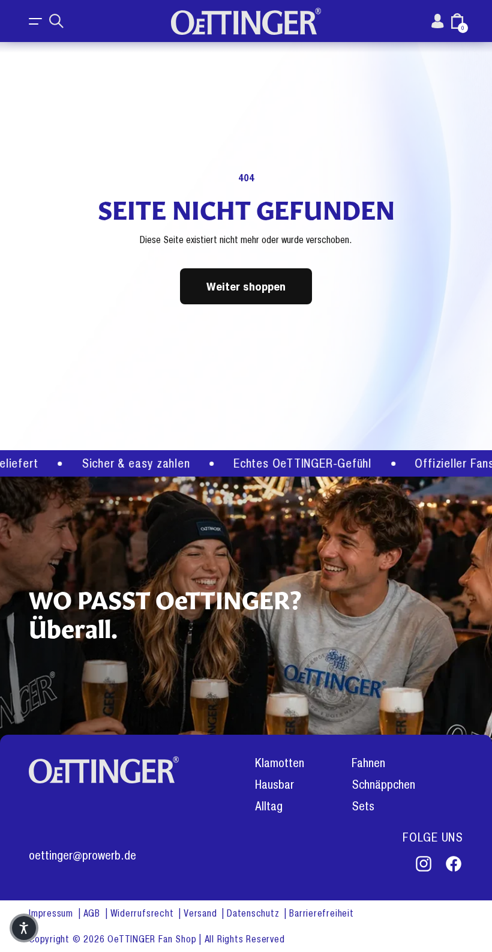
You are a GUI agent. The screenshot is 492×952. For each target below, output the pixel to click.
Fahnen (368, 763)
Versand (202, 913)
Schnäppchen (383, 785)
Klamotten (279, 763)
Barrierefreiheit (321, 913)
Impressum (52, 913)
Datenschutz (254, 913)
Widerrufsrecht (143, 913)
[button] (36, 21)
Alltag (269, 806)
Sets (363, 806)
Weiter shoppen (246, 286)
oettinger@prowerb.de (82, 856)
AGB (93, 913)
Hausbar (274, 785)
